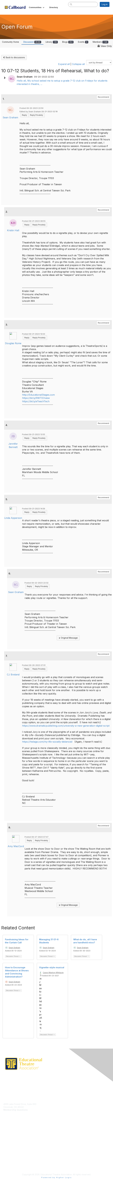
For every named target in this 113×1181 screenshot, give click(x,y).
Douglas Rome (13, 343)
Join (5, 1129)
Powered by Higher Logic (56, 1177)
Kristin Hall (13, 230)
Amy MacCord (16, 846)
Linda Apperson (13, 517)
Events (82, 42)
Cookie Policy (10, 1160)
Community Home (10, 42)
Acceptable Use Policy (14, 1163)
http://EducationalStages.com (38, 394)
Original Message (69, 638)
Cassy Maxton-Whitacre (53, 972)
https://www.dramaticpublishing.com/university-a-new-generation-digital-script (65, 725)
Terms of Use (9, 1157)
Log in (105, 4)
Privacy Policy (10, 1154)
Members (100, 42)
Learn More (9, 1132)
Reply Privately (36, 115)
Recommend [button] (103, 97)
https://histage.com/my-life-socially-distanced (47, 741)
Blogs (67, 42)
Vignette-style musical (51, 967)
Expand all (64, 64)
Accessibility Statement (14, 1165)
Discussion (31, 42)
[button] (37, 7)
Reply (24, 115)
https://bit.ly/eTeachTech (35, 401)
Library (51, 42)
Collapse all (78, 64)
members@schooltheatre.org (43, 1110)
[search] (71, 4)
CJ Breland (13, 674)
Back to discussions (15, 57)
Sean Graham (10, 117)
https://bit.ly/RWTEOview (36, 398)
